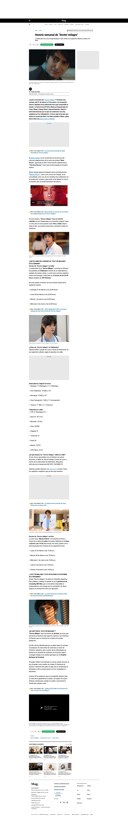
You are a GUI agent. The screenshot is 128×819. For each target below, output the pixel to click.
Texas (55, 24)
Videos (89, 786)
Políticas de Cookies (59, 789)
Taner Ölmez (55, 738)
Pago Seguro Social (79, 24)
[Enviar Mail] (30, 91)
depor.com (60, 814)
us (77, 790)
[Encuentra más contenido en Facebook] (30, 45)
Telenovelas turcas (45, 738)
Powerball (72, 24)
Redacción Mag (35, 91)
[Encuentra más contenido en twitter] (34, 45)
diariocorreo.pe (75, 814)
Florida (46, 24)
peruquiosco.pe (85, 814)
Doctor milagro (34, 738)
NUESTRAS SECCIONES (82, 783)
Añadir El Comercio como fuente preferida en (80, 30)
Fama (78, 794)
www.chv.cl (53, 469)
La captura (87, 24)
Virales (79, 798)
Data (88, 790)
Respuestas (80, 786)
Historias (79, 803)
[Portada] (34, 786)
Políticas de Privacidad (59, 786)
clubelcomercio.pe (44, 814)
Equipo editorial (35, 788)
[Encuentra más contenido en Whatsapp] (37, 45)
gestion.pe (53, 814)
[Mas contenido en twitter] (64, 802)
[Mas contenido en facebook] (60, 802)
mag (91, 814)
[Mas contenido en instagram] (67, 802)
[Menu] (30, 20)
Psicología (66, 24)
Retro (88, 794)
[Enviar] (29, 24)
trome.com (67, 814)
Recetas (89, 798)
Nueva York (60, 24)
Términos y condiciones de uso (61, 783)
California (51, 24)
